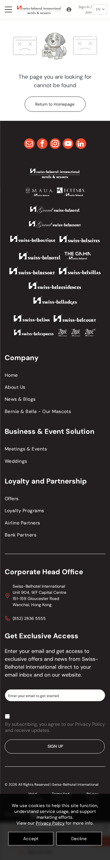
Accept (30, 839)
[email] (29, 144)
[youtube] (68, 144)
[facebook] (42, 144)
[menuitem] (55, 375)
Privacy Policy (50, 823)
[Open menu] (8, 9)
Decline (79, 839)
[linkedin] (81, 144)
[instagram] (55, 144)
